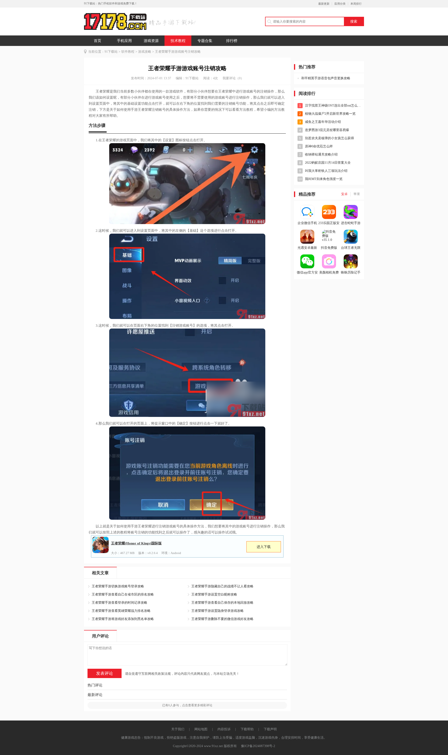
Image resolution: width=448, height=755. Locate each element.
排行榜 (231, 41)
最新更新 (323, 3)
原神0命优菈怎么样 (319, 146)
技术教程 (178, 41)
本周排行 (356, 3)
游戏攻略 (144, 51)
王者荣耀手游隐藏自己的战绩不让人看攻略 (222, 586)
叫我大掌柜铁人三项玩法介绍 (326, 171)
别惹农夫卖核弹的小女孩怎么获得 (329, 138)
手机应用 (124, 41)
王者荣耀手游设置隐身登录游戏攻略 (217, 611)
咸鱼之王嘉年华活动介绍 (323, 122)
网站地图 (200, 729)
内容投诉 (224, 729)
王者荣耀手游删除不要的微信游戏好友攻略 (222, 619)
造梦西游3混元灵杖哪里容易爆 (327, 130)
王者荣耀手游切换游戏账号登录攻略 (118, 586)
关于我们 (177, 729)
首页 (97, 41)
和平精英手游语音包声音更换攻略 (325, 78)
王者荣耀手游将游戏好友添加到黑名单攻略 (123, 619)
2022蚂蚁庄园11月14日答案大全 (328, 162)
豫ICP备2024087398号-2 (258, 746)
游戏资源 (151, 41)
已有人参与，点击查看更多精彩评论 (187, 705)
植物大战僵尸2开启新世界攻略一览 (330, 113)
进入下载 (264, 547)
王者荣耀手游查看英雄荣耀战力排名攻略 (121, 611)
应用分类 (340, 3)
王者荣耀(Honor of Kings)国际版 (136, 543)
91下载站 (111, 51)
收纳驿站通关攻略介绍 (321, 154)
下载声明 (270, 729)
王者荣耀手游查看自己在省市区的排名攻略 (123, 594)
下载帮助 (247, 729)
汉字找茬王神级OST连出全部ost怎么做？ (333, 105)
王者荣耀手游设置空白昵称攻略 (214, 594)
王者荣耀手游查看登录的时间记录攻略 (119, 602)
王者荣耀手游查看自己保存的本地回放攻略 (222, 602)
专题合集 (204, 41)
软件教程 (127, 51)
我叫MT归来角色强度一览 (324, 179)
